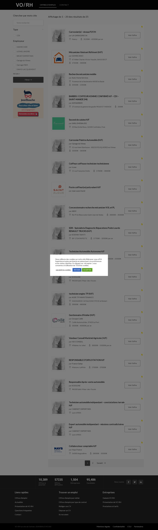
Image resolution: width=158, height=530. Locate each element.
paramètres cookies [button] (63, 270)
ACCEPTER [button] (87, 270)
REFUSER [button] (77, 270)
